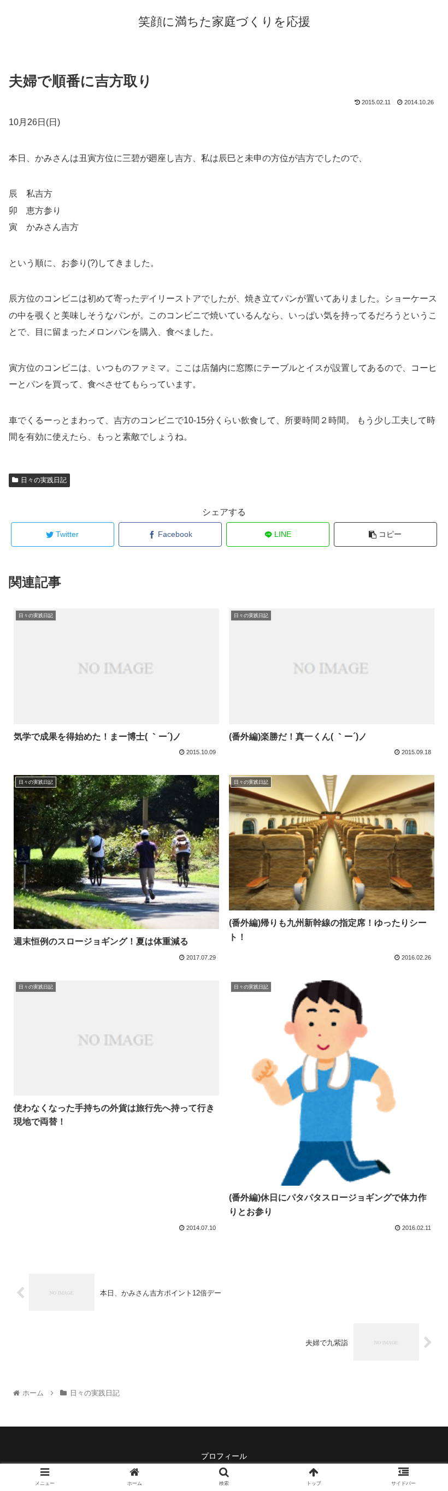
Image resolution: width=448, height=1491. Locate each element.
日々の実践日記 (44, 480)
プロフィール (224, 1456)
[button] (414, 1104)
